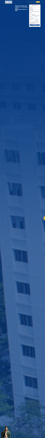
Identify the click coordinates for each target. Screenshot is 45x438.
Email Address (31, 8)
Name (30, 6)
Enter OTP (31, 12)
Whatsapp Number (34, 14)
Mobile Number (31, 10)
